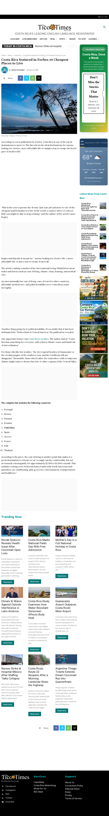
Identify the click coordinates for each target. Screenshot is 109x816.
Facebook (10, 786)
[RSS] (2, 794)
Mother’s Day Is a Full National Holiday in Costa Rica (66, 545)
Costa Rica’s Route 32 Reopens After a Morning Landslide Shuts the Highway (38, 677)
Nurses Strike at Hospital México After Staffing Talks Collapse (11, 673)
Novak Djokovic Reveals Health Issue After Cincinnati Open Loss (11, 546)
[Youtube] (2, 802)
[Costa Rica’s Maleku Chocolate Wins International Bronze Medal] (103, 246)
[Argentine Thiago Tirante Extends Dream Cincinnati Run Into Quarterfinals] (66, 659)
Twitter (8, 798)
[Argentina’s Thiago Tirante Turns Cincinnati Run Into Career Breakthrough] (103, 256)
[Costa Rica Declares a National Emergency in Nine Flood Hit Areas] (103, 267)
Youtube (9, 801)
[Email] (38, 78)
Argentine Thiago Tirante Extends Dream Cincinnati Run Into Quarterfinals (66, 675)
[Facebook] (20, 78)
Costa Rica (17, 55)
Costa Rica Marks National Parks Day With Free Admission (39, 545)
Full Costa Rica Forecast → (93, 178)
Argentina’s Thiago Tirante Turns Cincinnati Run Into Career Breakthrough (88, 257)
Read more (7, 582)
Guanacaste (89, 143)
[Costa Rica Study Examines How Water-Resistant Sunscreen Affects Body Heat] (39, 592)
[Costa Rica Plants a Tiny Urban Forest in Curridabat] (103, 227)
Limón (97, 143)
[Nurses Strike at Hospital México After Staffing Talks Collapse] (12, 659)
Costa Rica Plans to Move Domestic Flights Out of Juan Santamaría (89, 217)
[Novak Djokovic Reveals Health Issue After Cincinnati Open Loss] (12, 531)
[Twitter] (26, 78)
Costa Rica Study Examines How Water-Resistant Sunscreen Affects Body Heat (38, 609)
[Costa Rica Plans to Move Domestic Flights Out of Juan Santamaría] (103, 217)
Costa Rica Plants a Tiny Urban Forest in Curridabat (89, 226)
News (10, 55)
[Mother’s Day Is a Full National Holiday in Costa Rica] (66, 531)
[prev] (70, 46)
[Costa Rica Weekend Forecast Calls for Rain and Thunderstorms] (103, 206)
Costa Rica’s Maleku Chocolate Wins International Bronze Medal (89, 246)
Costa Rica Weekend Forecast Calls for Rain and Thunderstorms (89, 206)
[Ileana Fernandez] (5, 70)
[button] (104, 27)
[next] (74, 46)
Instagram (10, 790)
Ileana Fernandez (17, 70)
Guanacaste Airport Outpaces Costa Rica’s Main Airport (65, 606)
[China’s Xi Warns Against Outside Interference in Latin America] (12, 592)
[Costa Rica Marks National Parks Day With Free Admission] (39, 531)
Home (3, 55)
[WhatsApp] (32, 78)
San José (82, 142)
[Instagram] (2, 790)
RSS (7, 794)
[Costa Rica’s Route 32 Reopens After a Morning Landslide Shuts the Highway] (39, 659)
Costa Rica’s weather (39, 339)
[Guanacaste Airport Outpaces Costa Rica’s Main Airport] (66, 592)
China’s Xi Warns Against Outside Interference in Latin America (11, 606)
